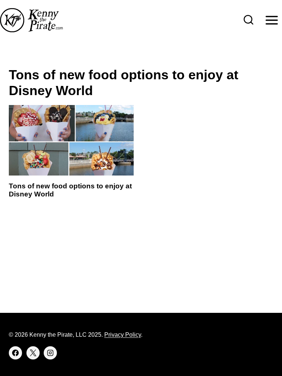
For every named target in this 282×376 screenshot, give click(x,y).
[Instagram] (50, 352)
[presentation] (71, 140)
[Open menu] (271, 20)
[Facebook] (15, 352)
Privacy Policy (122, 335)
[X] (33, 352)
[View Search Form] (248, 20)
